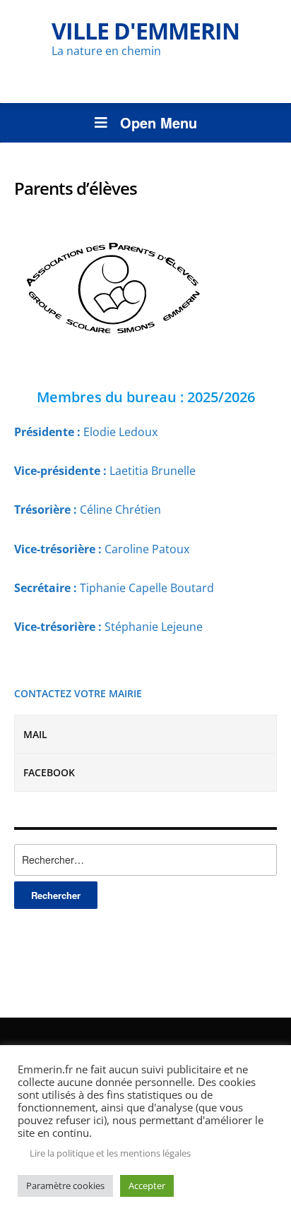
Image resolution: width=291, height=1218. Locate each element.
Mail (35, 734)
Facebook (49, 772)
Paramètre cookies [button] (65, 1185)
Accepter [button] (147, 1185)
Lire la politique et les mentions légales (110, 1153)
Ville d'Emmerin (145, 31)
